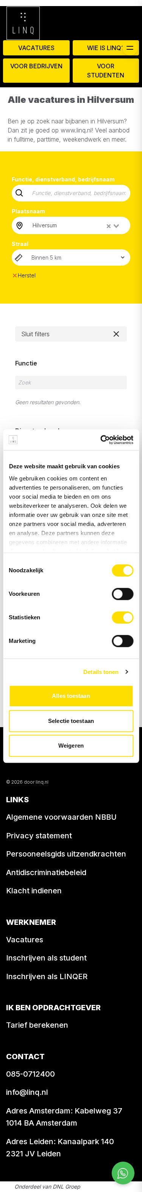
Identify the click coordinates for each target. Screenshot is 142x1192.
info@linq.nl (27, 1092)
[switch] (122, 594)
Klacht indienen (34, 890)
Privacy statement (39, 835)
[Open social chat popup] (123, 1173)
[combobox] (76, 225)
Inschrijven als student (46, 957)
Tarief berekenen (37, 1025)
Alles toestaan (71, 696)
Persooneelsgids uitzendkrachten (66, 853)
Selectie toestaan (71, 721)
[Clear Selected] (109, 226)
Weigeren (71, 745)
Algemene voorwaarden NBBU (61, 817)
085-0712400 (30, 1074)
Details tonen (101, 672)
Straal (20, 244)
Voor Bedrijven (36, 66)
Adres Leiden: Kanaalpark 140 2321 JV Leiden (60, 1148)
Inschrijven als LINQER (46, 976)
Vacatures (36, 48)
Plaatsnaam (28, 211)
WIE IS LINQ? (106, 48)
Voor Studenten (105, 70)
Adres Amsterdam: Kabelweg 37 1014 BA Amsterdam (64, 1117)
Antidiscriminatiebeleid (46, 872)
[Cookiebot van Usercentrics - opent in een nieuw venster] (101, 440)
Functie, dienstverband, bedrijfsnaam (63, 179)
